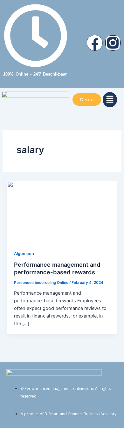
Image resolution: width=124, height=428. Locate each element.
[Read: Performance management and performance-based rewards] (62, 211)
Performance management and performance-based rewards (57, 268)
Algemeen (24, 253)
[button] (110, 99)
